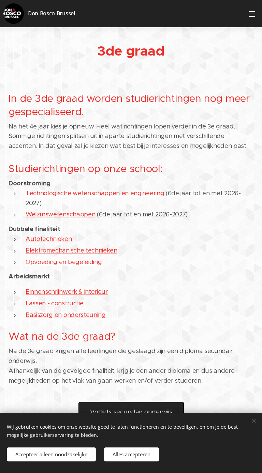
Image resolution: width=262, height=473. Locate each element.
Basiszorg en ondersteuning (66, 315)
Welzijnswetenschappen (60, 214)
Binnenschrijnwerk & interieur (67, 291)
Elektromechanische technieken (71, 250)
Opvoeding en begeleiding (64, 262)
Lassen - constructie (55, 303)
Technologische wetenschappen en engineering (95, 193)
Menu (252, 13)
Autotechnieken (49, 239)
